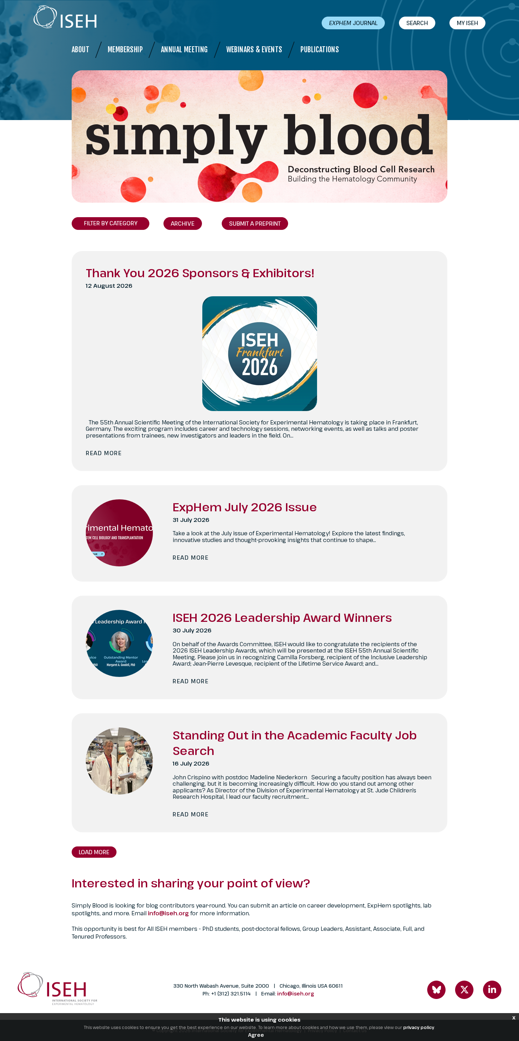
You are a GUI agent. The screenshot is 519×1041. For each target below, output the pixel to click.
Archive (183, 223)
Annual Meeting (184, 49)
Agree (256, 1034)
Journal (353, 23)
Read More (104, 453)
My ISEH (467, 23)
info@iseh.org (169, 913)
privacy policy (418, 1027)
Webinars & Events (254, 49)
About (80, 49)
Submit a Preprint (255, 223)
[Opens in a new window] (436, 990)
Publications (319, 49)
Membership (125, 49)
